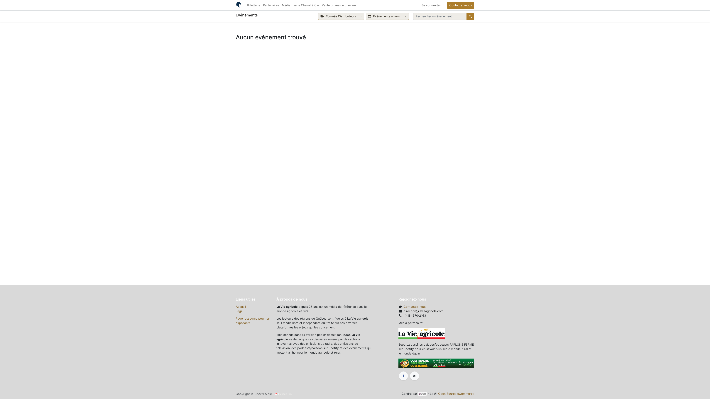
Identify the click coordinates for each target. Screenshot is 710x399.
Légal (239, 311)
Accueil (241, 306)
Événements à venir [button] (386, 16)
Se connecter (431, 5)
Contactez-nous (460, 5)
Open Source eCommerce (456, 393)
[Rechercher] (470, 16)
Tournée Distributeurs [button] (341, 16)
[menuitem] (254, 5)
